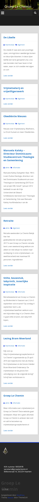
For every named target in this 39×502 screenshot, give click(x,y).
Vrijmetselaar (9, 45)
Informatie (16, 168)
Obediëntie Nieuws (14, 116)
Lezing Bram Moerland (17, 338)
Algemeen (21, 45)
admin (7, 168)
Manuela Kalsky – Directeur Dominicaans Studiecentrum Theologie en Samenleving (18, 155)
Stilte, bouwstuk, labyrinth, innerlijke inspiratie (15, 281)
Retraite (8, 220)
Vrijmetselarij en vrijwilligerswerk (13, 89)
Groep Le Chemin (17, 6)
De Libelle (9, 37)
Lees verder (8, 75)
